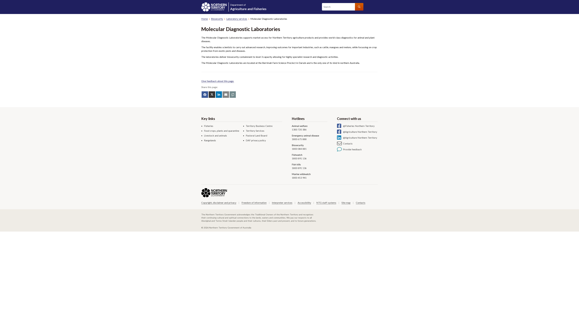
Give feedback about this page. (217, 81)
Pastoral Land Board (256, 135)
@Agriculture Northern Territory (360, 131)
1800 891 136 (299, 158)
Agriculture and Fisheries (248, 7)
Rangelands (210, 140)
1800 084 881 (299, 148)
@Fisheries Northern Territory (359, 125)
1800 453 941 (299, 177)
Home (204, 18)
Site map (346, 202)
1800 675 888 (299, 139)
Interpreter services (282, 202)
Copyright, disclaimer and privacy (218, 202)
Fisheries (208, 125)
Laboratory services (236, 18)
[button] (233, 94)
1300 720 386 (299, 129)
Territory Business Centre (259, 125)
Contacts (348, 143)
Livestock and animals (215, 135)
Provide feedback (352, 149)
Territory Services (255, 130)
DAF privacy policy (256, 140)
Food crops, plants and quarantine (221, 130)
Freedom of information (254, 202)
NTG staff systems (326, 202)
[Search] (359, 7)
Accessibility (304, 202)
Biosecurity (217, 18)
